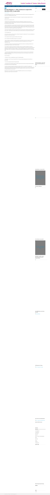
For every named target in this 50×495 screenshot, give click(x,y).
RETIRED (36, 441)
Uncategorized (37, 442)
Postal (36, 440)
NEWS (36, 437)
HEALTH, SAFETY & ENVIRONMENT (39, 436)
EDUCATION (36, 433)
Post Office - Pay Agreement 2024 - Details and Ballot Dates (40, 247)
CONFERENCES (37, 432)
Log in (36, 491)
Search (36, 8)
